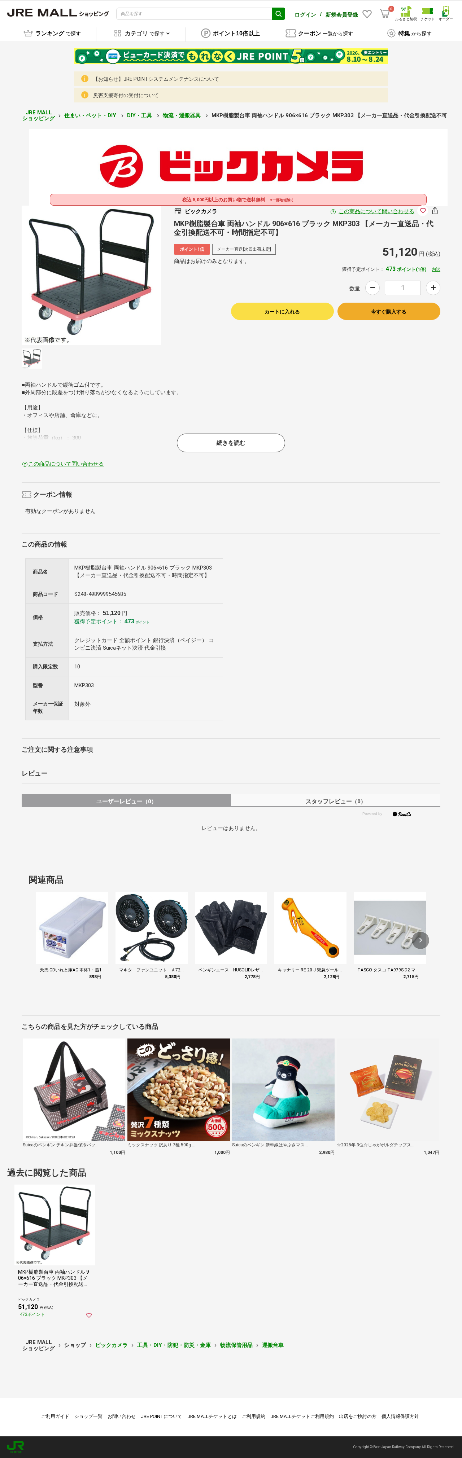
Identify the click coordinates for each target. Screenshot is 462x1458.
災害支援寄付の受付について (126, 95)
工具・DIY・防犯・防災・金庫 (174, 1345)
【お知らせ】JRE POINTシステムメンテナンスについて (156, 79)
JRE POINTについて (161, 1416)
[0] (385, 14)
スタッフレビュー (336, 801)
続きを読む (231, 442)
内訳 (436, 269)
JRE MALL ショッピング (38, 115)
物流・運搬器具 (182, 115)
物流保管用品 (236, 1345)
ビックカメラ (111, 1345)
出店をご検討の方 (357, 1416)
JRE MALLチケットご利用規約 (302, 1416)
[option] (91, 275)
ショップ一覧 (88, 1416)
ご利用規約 (253, 1416)
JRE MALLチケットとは (212, 1416)
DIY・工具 (140, 115)
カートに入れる (282, 312)
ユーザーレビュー (126, 801)
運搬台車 (273, 1345)
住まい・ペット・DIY (91, 115)
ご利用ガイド (55, 1416)
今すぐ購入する (388, 312)
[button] (420, 940)
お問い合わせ (122, 1416)
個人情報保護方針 (400, 1416)
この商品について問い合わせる (376, 211)
